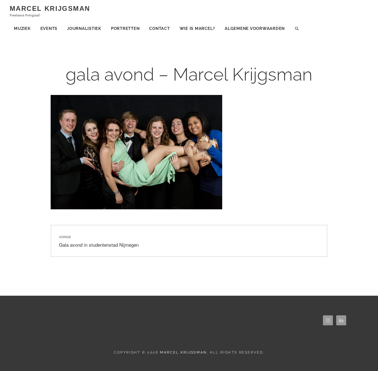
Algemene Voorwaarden (255, 28)
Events (49, 28)
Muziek (22, 28)
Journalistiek (84, 28)
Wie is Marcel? (197, 28)
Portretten (125, 28)
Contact (159, 28)
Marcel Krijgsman (50, 8)
